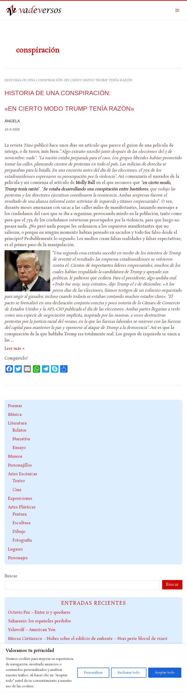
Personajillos (20, 465)
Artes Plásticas (22, 507)
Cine (17, 490)
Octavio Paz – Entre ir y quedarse (39, 612)
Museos (15, 456)
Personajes (18, 558)
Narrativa (21, 439)
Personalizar (93, 672)
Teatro (19, 481)
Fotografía (22, 540)
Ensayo (19, 448)
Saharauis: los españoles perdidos (39, 621)
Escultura (22, 523)
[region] (93, 668)
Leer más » (14, 348)
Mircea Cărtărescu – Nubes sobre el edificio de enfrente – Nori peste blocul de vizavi (87, 639)
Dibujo (19, 532)
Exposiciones (20, 498)
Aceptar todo (165, 672)
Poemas (15, 406)
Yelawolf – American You (31, 630)
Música (15, 414)
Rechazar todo (129, 672)
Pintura (20, 514)
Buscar (11, 576)
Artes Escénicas (22, 474)
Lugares (15, 549)
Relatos (19, 430)
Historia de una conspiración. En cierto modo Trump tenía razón (68, 80)
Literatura (17, 423)
